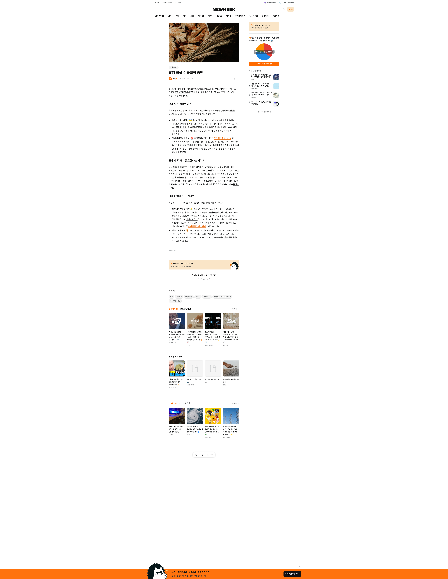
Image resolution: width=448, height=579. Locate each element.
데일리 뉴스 (173, 67)
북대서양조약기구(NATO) (222, 297)
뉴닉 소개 (156, 2)
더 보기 (234, 309)
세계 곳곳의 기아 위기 (197, 226)
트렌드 (219, 16)
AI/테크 (201, 16)
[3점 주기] (204, 279)
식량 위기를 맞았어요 (222, 138)
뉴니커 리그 (253, 16)
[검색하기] (284, 9)
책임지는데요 (181, 127)
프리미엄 (158, 16)
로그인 (290, 9)
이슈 (227, 16)
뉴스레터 (265, 16)
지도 (206, 110)
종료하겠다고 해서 (182, 92)
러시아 (198, 297)
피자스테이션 (240, 16)
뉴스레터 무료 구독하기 (168, 2)
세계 (184, 16)
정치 (169, 16)
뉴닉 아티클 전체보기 (264, 112)
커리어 (210, 16)
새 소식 (179, 2)
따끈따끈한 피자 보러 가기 (264, 64)
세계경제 (179, 297)
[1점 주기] (198, 279)
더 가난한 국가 (192, 219)
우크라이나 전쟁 (175, 301)
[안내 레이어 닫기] (300, 566)
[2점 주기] (201, 279)
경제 (177, 16)
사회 (192, 16)
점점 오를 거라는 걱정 (186, 237)
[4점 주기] (206, 279)
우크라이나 (206, 297)
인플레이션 (188, 297)
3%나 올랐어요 (227, 230)
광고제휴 (276, 16)
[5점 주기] (209, 279)
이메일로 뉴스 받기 (292, 574)
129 (211, 455)
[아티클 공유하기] (234, 79)
